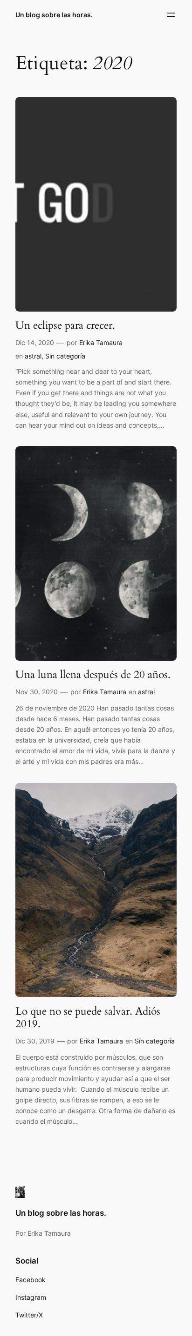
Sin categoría (65, 356)
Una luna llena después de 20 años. (93, 674)
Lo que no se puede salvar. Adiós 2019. (87, 1017)
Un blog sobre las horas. (54, 15)
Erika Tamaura (101, 342)
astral (33, 356)
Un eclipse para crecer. (65, 325)
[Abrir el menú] (171, 14)
